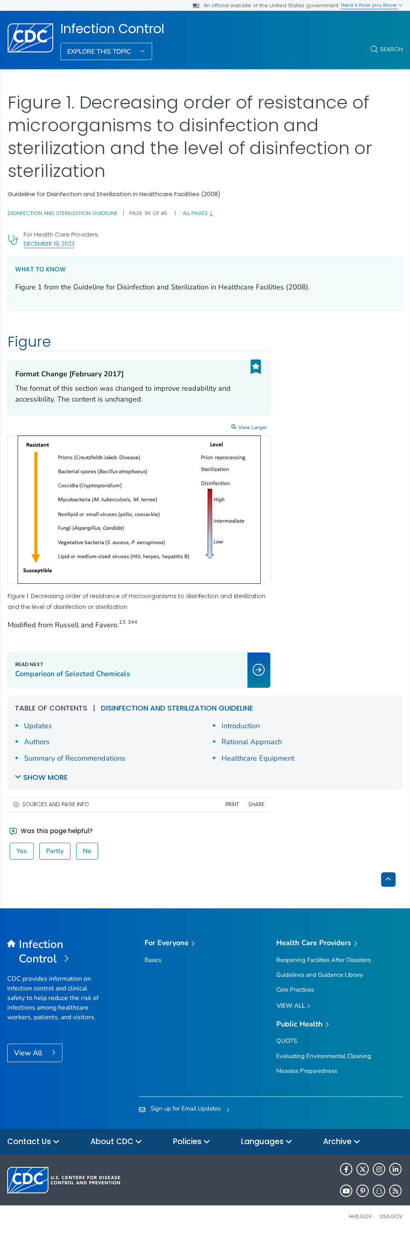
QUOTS (286, 1041)
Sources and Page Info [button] (55, 804)
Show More (45, 777)
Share (256, 804)
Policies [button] (188, 1141)
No (87, 851)
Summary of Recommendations (74, 758)
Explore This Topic (100, 51)
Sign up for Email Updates (186, 1108)
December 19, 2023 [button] (49, 243)
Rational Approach (251, 742)
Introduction (240, 726)
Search (391, 49)
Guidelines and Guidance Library (319, 975)
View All (29, 1053)
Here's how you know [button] (369, 5)
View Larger (252, 427)
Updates (38, 726)
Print (232, 804)
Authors (37, 742)
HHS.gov (360, 1216)
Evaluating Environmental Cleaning (323, 1056)
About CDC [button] (112, 1141)
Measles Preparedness (306, 1071)
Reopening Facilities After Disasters (323, 960)
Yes (21, 851)
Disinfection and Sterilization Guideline (63, 213)
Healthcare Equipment (257, 758)
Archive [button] (338, 1141)
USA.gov (391, 1216)
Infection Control (112, 29)
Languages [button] (263, 1141)
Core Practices (295, 990)
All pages (196, 213)
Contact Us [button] (30, 1141)
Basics (153, 960)
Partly (55, 851)
